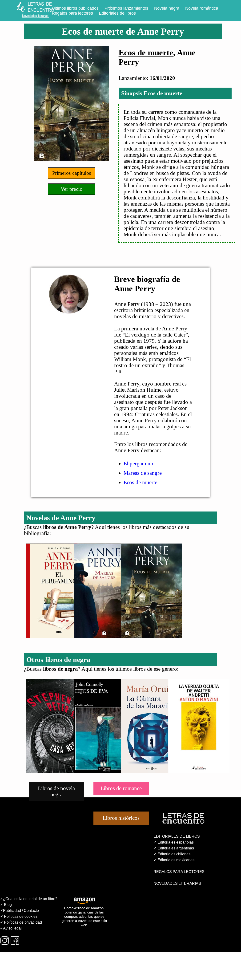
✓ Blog (6, 905)
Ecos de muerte (146, 52)
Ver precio (71, 189)
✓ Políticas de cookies (18, 916)
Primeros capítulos (71, 173)
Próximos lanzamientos (126, 8)
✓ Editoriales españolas (173, 842)
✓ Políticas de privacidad (21, 922)
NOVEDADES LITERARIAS (177, 883)
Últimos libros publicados (75, 8)
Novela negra (166, 8)
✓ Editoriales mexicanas (173, 860)
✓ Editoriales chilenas (171, 854)
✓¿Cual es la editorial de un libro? (28, 899)
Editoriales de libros (117, 13)
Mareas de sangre (143, 473)
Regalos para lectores (72, 13)
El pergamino (138, 464)
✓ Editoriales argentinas (173, 848)
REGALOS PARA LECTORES (179, 872)
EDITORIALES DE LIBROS (176, 836)
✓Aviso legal (11, 928)
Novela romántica (201, 8)
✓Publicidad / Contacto (19, 911)
